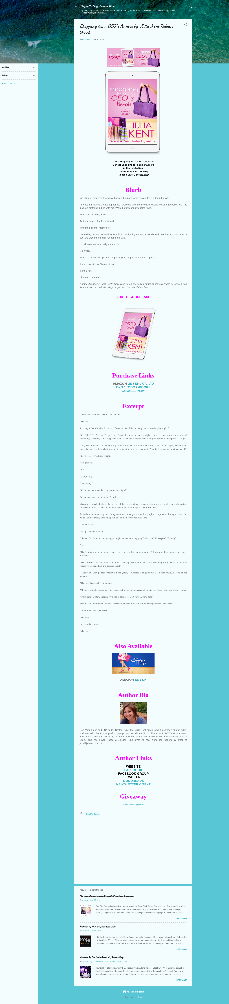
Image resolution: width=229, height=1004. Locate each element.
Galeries (139, 997)
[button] (185, 25)
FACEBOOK (133, 770)
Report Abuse (8, 83)
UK (137, 383)
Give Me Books (92, 814)
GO (133, 391)
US (130, 383)
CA (144, 383)
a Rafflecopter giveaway (133, 805)
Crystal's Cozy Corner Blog (98, 6)
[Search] (190, 7)
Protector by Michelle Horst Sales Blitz (98, 926)
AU (151, 383)
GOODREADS (133, 781)
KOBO (130, 387)
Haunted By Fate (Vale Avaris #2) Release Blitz (102, 957)
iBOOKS (144, 387)
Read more (182, 918)
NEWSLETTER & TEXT (133, 784)
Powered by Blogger (135, 992)
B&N (119, 387)
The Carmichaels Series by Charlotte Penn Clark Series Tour (107, 896)
